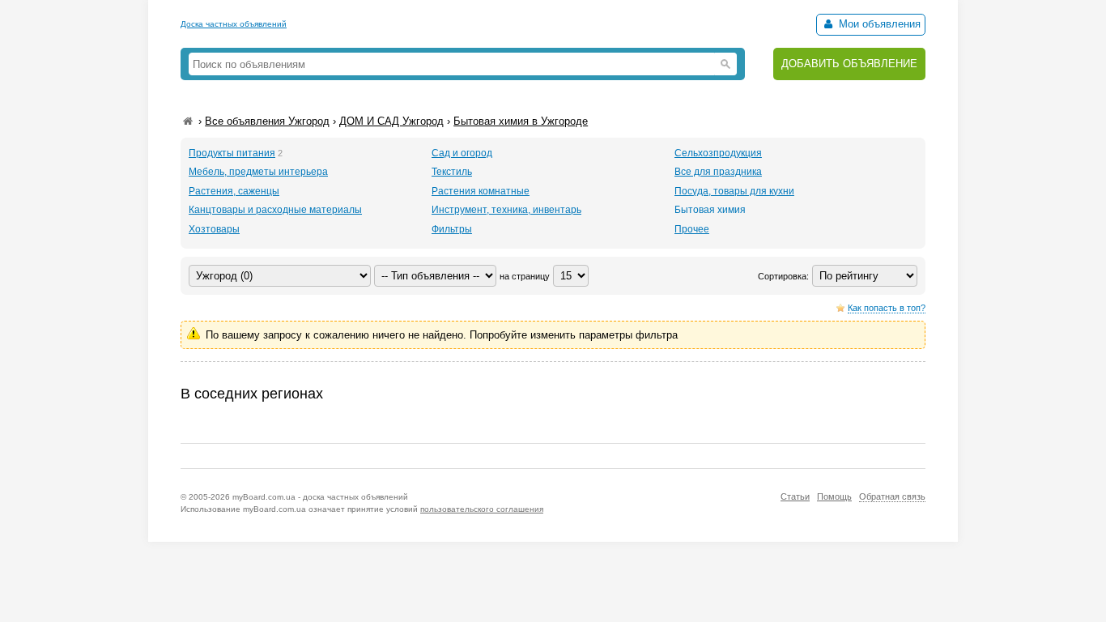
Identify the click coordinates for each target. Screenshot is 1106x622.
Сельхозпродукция (718, 153)
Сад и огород (462, 153)
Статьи (795, 496)
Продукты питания (232, 153)
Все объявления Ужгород (267, 121)
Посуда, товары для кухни (734, 191)
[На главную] (188, 121)
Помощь (834, 496)
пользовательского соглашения (481, 509)
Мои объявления (878, 24)
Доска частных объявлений (234, 23)
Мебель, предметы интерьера (258, 171)
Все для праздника (718, 171)
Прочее (691, 229)
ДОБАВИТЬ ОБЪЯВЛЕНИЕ (849, 64)
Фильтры (452, 229)
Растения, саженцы (234, 191)
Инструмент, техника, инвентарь (506, 209)
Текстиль (452, 171)
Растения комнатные (481, 191)
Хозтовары (214, 229)
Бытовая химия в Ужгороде (520, 121)
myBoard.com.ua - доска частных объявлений (320, 496)
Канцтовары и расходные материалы (275, 209)
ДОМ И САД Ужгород (391, 121)
